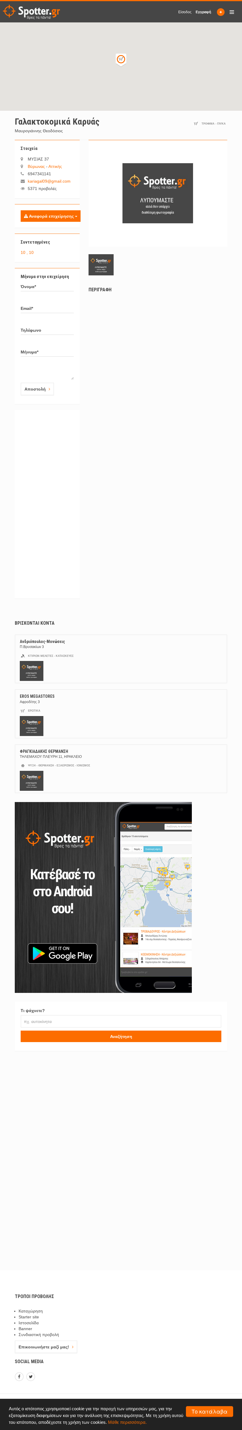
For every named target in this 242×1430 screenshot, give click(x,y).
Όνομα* (28, 286)
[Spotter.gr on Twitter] (31, 1377)
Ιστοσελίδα (29, 1322)
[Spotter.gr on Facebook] (20, 1377)
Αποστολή (35, 389)
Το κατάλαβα (210, 1411)
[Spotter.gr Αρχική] (31, 12)
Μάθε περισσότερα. (127, 1422)
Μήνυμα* (29, 352)
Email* (27, 308)
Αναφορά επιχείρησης (51, 216)
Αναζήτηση (121, 1036)
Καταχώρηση (31, 1311)
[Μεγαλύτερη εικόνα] (158, 193)
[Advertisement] (47, 504)
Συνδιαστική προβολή (39, 1334)
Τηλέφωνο (31, 330)
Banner (25, 1328)
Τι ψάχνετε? (33, 1010)
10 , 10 (27, 252)
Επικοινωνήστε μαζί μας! (44, 1347)
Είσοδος (185, 12)
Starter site (29, 1317)
